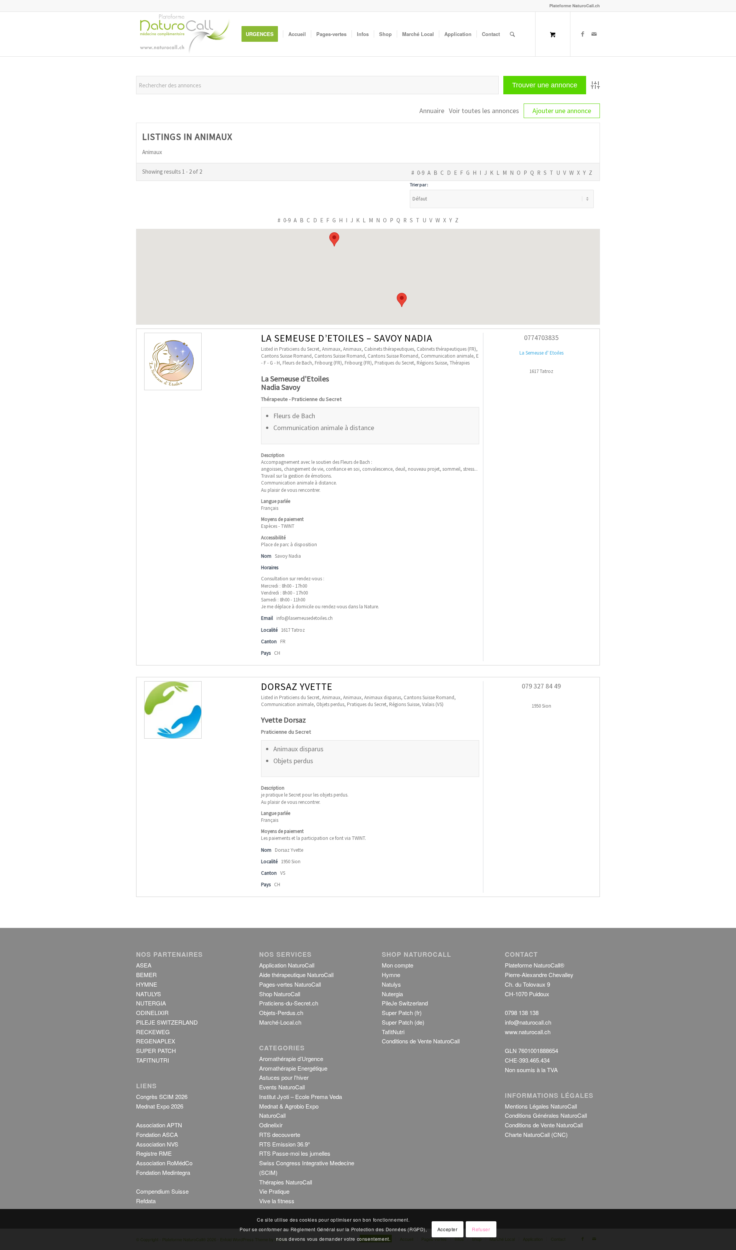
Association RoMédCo (164, 1163)
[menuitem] (262, 34)
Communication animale (447, 356)
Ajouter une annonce (561, 110)
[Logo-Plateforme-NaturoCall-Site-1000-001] (184, 34)
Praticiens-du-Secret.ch (288, 1003)
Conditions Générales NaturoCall (546, 1115)
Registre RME (154, 1153)
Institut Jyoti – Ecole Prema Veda (300, 1096)
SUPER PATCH (156, 1050)
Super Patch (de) (403, 1022)
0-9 (420, 172)
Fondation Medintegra (163, 1172)
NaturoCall (272, 1115)
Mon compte (397, 965)
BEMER (146, 975)
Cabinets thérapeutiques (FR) (446, 349)
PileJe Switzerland (405, 1003)
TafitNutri (393, 1032)
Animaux (331, 349)
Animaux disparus (382, 697)
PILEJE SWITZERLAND (167, 1022)
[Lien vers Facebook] (582, 33)
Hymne (391, 975)
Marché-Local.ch (280, 1022)
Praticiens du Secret (299, 349)
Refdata (146, 1201)
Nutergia (392, 994)
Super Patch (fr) (402, 1013)
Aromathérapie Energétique (293, 1068)
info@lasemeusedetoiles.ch (304, 618)
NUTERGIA (151, 1003)
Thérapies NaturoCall (285, 1182)
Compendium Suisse (162, 1191)
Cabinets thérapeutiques (389, 349)
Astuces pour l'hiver (284, 1077)
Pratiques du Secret (394, 363)
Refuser (481, 1229)
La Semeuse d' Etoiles (541, 353)
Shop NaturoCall (279, 994)
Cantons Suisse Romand (286, 356)
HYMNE (146, 984)
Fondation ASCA (157, 1134)
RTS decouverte (279, 1134)
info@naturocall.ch (528, 1022)
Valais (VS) (433, 704)
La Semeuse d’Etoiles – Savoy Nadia (346, 338)
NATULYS (148, 994)
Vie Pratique (274, 1191)
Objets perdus (330, 704)
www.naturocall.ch (527, 1032)
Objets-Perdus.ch (281, 1013)
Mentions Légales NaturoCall (541, 1106)
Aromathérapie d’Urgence (291, 1059)
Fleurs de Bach (297, 363)
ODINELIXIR (152, 1013)
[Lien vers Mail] (594, 33)
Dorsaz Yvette (296, 686)
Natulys (391, 984)
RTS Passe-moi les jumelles (294, 1153)
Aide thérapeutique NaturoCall (296, 975)
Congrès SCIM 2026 (161, 1096)
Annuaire (431, 110)
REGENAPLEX (155, 1041)
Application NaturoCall (286, 965)
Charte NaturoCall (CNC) (536, 1134)
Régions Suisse (432, 363)
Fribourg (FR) (328, 363)
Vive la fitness (276, 1201)
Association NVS (157, 1144)
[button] (334, 239)
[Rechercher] (512, 34)
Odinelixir (271, 1125)
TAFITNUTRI (152, 1060)
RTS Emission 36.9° (284, 1144)
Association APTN (159, 1125)
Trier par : (419, 184)
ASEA (143, 965)
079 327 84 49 (541, 686)
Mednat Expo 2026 (159, 1106)
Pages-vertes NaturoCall (290, 984)
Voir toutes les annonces (484, 110)
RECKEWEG (153, 1032)
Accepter (447, 1229)
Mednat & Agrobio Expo (289, 1106)
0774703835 (541, 337)
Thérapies (460, 363)
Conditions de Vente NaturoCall (421, 1041)
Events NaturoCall (282, 1087)
